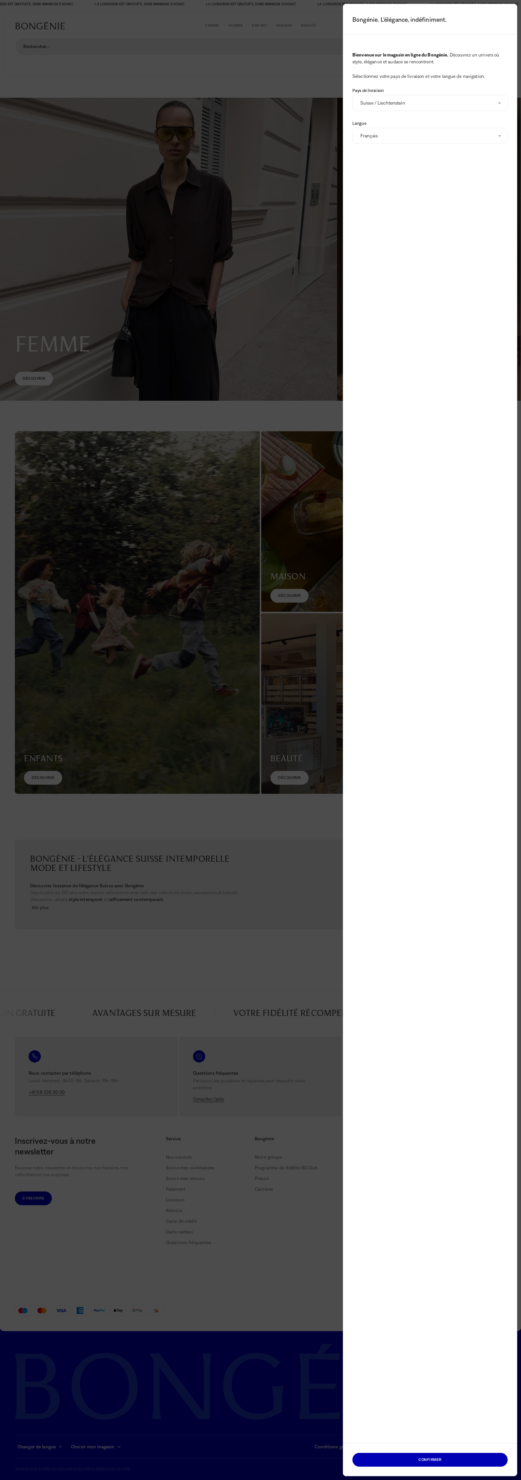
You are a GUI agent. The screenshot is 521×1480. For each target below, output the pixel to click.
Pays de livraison (368, 90)
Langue (359, 123)
